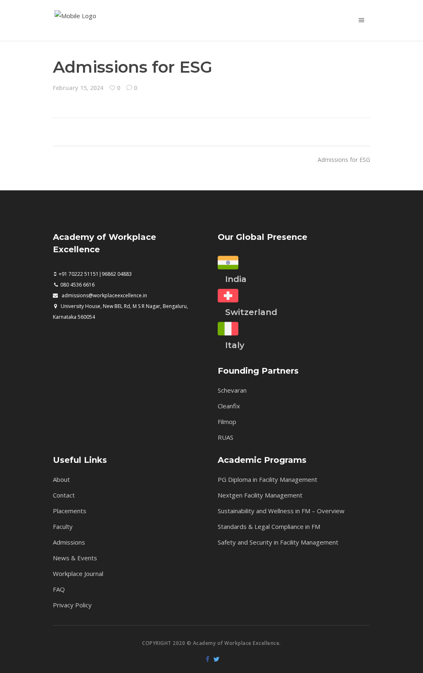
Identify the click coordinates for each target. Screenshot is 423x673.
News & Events (75, 558)
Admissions (69, 542)
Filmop (227, 421)
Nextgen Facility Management (260, 495)
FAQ (59, 589)
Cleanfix (229, 406)
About (61, 479)
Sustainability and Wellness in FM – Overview (281, 511)
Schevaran (232, 390)
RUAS (225, 437)
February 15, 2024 (78, 88)
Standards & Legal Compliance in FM (269, 526)
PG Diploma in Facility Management (267, 479)
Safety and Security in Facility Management (278, 542)
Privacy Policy (72, 605)
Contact (64, 495)
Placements (69, 511)
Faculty (63, 526)
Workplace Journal (78, 573)
